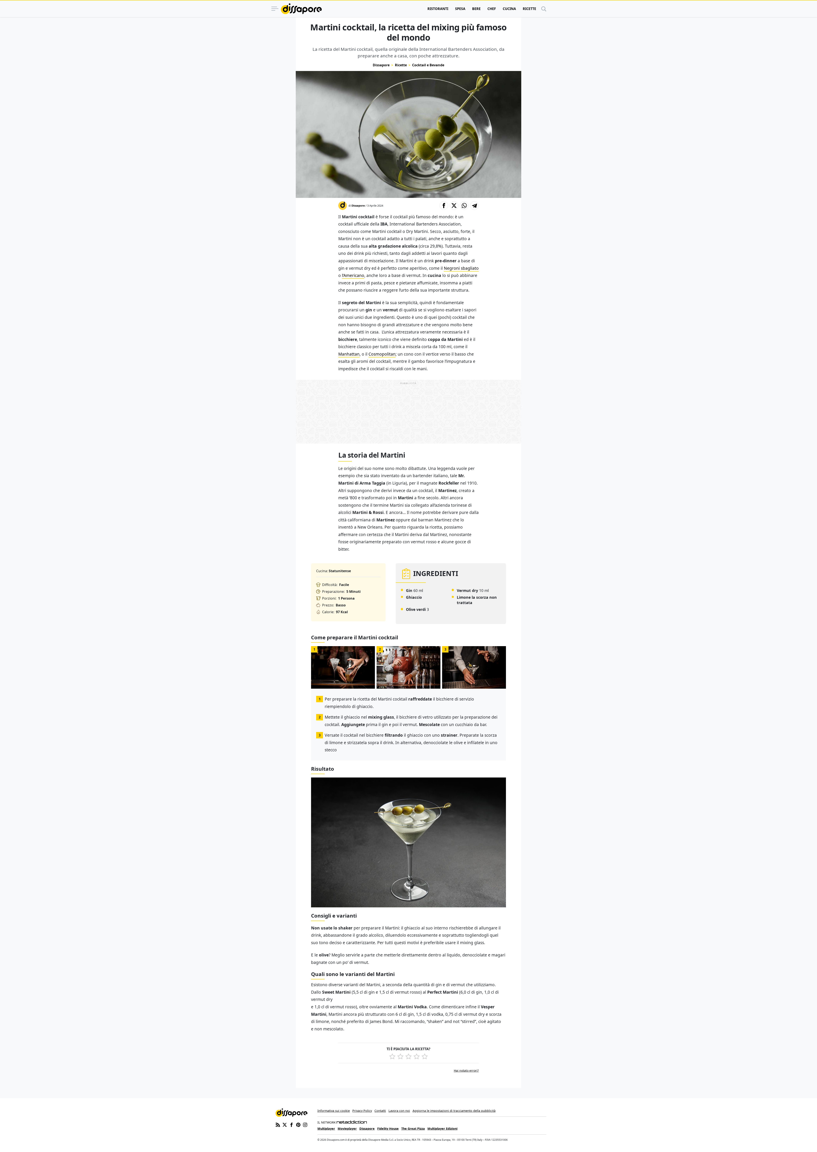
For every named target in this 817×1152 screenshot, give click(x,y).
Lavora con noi (399, 1111)
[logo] (301, 8)
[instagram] (305, 1124)
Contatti (380, 1111)
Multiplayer (326, 1128)
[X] (285, 1124)
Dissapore (381, 65)
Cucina (509, 8)
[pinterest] (298, 1124)
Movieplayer (347, 1128)
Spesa (460, 8)
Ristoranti (437, 8)
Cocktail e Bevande (428, 65)
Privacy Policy (362, 1111)
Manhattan (349, 354)
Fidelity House (388, 1128)
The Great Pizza (413, 1128)
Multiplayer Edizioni (442, 1128)
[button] (444, 205)
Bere (476, 8)
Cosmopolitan (382, 354)
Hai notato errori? (466, 1070)
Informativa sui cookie (333, 1111)
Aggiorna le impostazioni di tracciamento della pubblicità (454, 1111)
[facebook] (291, 1124)
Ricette (529, 8)
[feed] (278, 1124)
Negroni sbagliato (461, 268)
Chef (491, 8)
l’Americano (353, 275)
